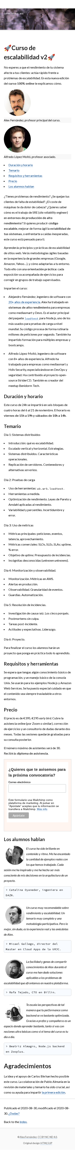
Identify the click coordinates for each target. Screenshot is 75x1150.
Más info (42, 809)
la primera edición (53, 1092)
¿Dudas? (14, 1113)
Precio (12, 181)
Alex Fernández (28, 1137)
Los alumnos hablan (21, 186)
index (23, 1122)
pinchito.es (13, 13)
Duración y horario (20, 165)
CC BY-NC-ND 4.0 (47, 1137)
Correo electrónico (19, 782)
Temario (13, 170)
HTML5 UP (46, 1143)
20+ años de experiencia (24, 302)
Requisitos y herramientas (25, 175)
